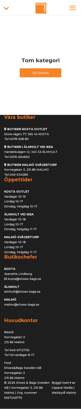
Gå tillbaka (40, 73)
